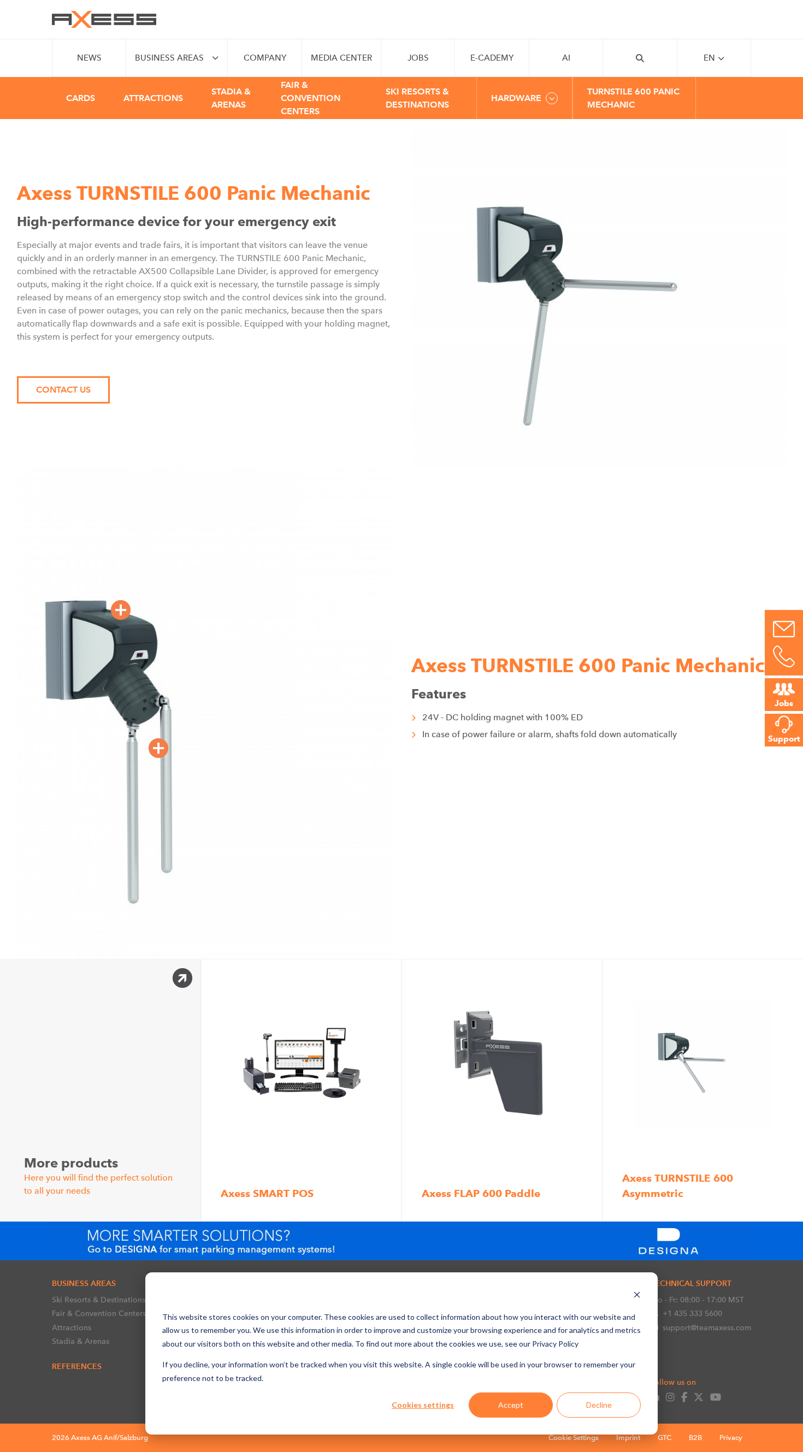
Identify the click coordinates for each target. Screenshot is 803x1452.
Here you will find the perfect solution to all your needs (98, 1175)
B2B (695, 1437)
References (77, 1366)
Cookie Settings (573, 1437)
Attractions (71, 1327)
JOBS (418, 58)
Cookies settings (423, 1404)
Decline (599, 1404)
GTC (664, 1437)
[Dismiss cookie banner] (637, 1296)
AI (566, 58)
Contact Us (63, 389)
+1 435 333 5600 (692, 1313)
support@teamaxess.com (707, 1327)
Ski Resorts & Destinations (98, 1300)
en (709, 58)
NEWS (89, 58)
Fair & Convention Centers (99, 1313)
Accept (510, 1404)
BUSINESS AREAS (169, 58)
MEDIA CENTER (341, 58)
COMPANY (265, 58)
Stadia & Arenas (80, 1341)
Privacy (730, 1437)
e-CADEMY (491, 58)
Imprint (628, 1437)
